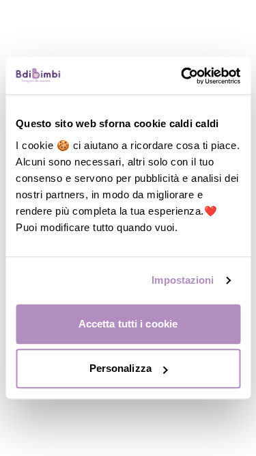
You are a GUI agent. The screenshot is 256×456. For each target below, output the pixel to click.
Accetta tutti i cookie (128, 324)
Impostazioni (183, 280)
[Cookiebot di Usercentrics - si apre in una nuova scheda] (182, 76)
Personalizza (120, 368)
